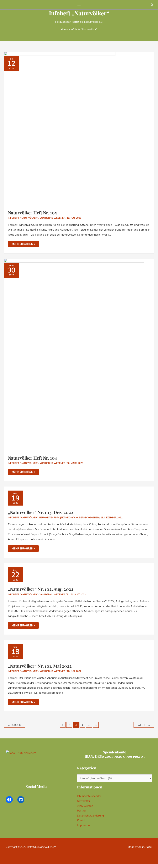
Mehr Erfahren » (23, 243)
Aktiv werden (85, 805)
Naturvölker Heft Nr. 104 (32, 458)
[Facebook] (9, 799)
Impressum (84, 825)
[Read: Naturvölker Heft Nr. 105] (59, 128)
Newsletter (83, 800)
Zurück (14, 725)
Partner (81, 810)
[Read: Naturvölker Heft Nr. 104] (74, 354)
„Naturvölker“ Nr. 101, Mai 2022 (40, 666)
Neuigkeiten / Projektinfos (55, 517)
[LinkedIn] (20, 799)
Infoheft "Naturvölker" (23, 217)
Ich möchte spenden (89, 795)
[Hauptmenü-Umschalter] (79, 5)
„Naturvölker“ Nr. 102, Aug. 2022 (40, 589)
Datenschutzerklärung (90, 815)
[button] (152, 5)
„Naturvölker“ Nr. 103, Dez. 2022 (40, 512)
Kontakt (82, 820)
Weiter (144, 725)
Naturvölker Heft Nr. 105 (32, 213)
